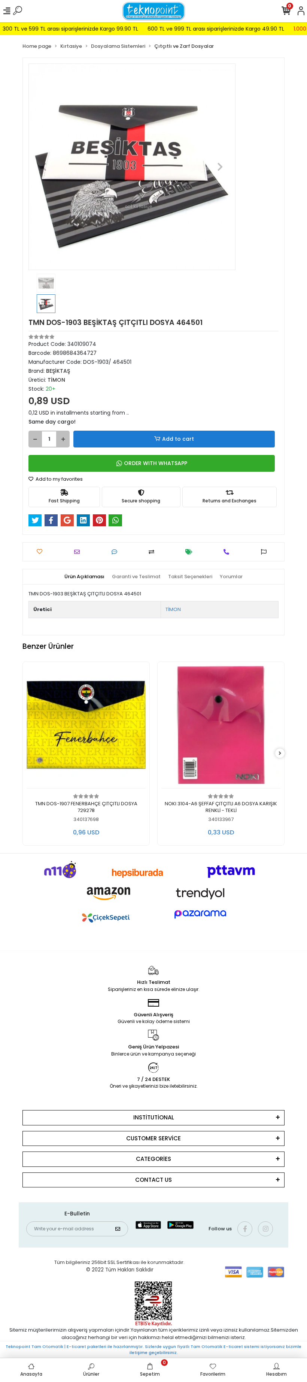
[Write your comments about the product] (116, 552)
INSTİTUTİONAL (153, 1117)
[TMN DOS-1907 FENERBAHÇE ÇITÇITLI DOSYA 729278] (79, 727)
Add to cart (178, 439)
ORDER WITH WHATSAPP (155, 463)
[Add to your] (153, 552)
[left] (27, 753)
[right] (280, 753)
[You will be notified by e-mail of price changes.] (190, 552)
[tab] (84, 576)
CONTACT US (153, 1180)
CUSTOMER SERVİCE (153, 1138)
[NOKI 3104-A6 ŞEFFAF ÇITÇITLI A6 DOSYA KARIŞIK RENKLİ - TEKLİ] (214, 727)
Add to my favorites (58, 479)
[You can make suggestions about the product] (265, 552)
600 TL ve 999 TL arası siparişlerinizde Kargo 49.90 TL (201, 28)
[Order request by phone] (228, 552)
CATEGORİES (153, 1159)
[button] (44, 166)
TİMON (173, 609)
